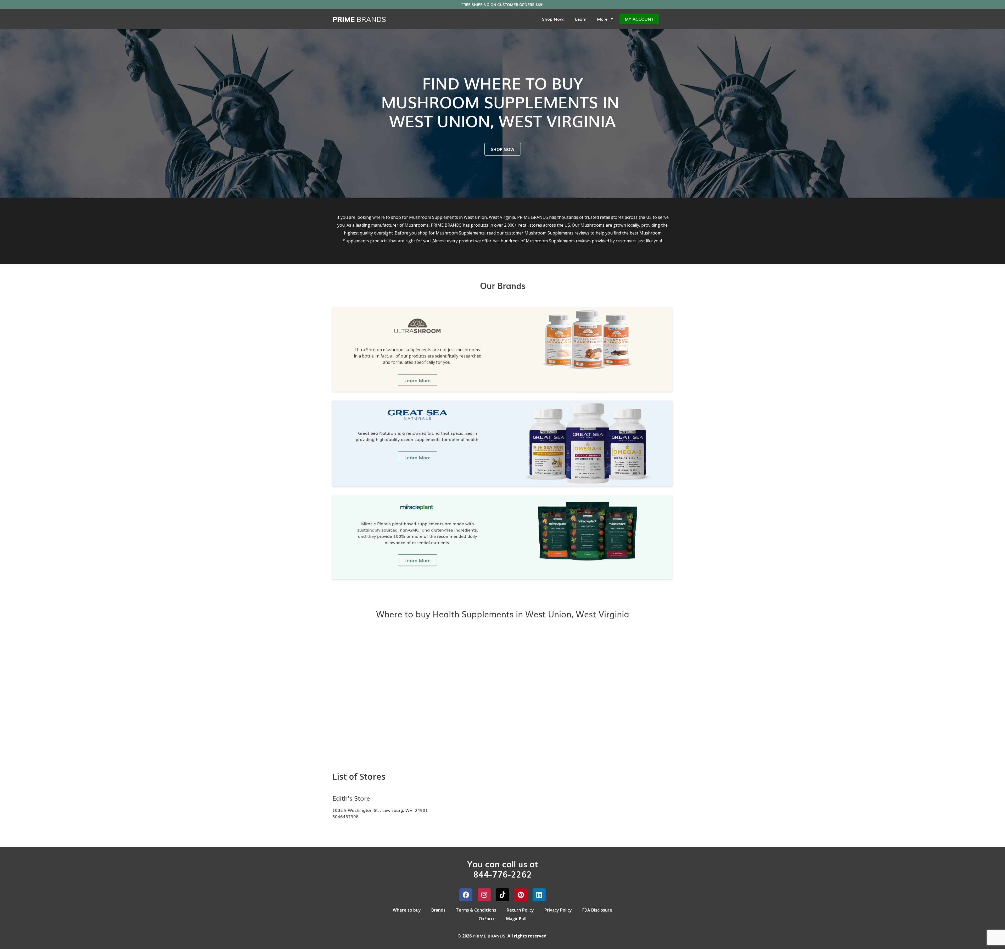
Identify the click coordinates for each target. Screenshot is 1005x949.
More (602, 19)
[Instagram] (484, 894)
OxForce (487, 919)
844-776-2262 (502, 874)
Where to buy (407, 910)
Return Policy (520, 910)
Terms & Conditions (476, 910)
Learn (581, 19)
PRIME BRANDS (489, 936)
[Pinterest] (520, 894)
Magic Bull (516, 919)
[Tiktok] (502, 894)
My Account (639, 19)
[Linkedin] (539, 894)
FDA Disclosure (597, 910)
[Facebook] (465, 894)
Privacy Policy (558, 910)
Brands (438, 910)
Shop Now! (553, 19)
